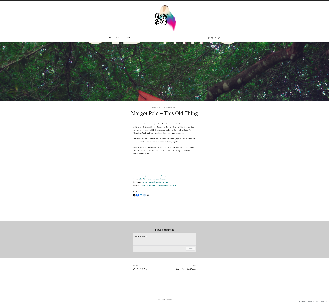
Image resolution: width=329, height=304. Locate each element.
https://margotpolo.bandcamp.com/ (155, 182)
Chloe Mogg (172, 108)
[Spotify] (218, 37)
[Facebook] (212, 37)
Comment (190, 248)
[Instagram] (208, 37)
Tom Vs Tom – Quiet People (186, 267)
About (118, 37)
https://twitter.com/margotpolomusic (152, 179)
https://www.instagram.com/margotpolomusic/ (158, 185)
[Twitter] (215, 37)
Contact (127, 37)
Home (111, 37)
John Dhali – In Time (140, 267)
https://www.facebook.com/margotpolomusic (158, 176)
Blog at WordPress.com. (164, 299)
